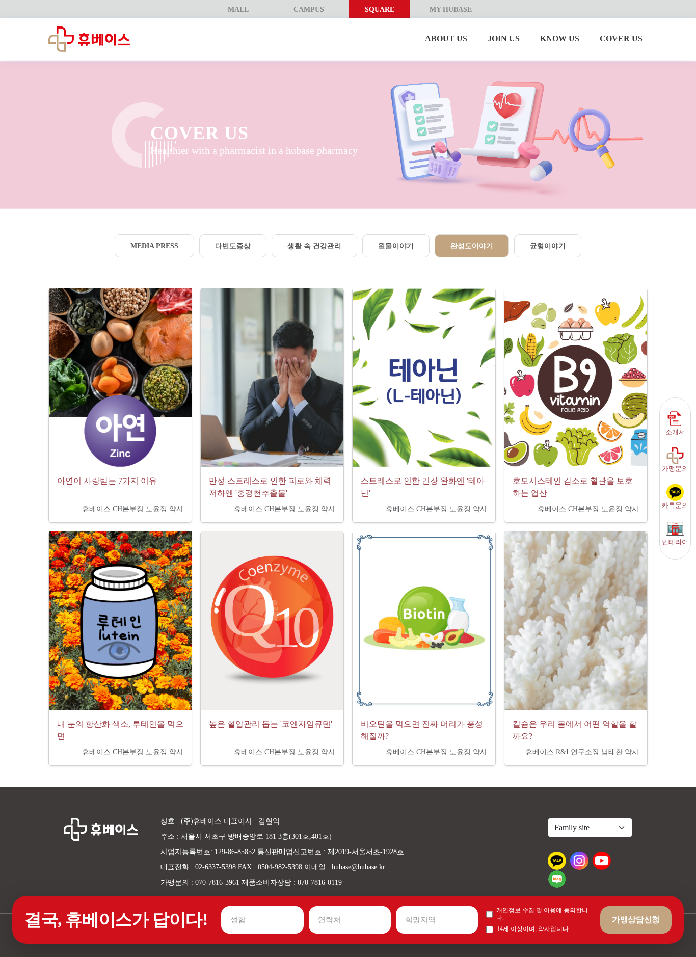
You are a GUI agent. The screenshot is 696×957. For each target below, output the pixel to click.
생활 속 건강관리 (314, 246)
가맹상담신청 (636, 919)
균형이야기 (548, 246)
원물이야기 (396, 246)
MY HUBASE (451, 9)
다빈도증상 (233, 246)
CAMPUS (308, 9)
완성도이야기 (471, 246)
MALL (238, 9)
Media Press (154, 246)
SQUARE (379, 9)
